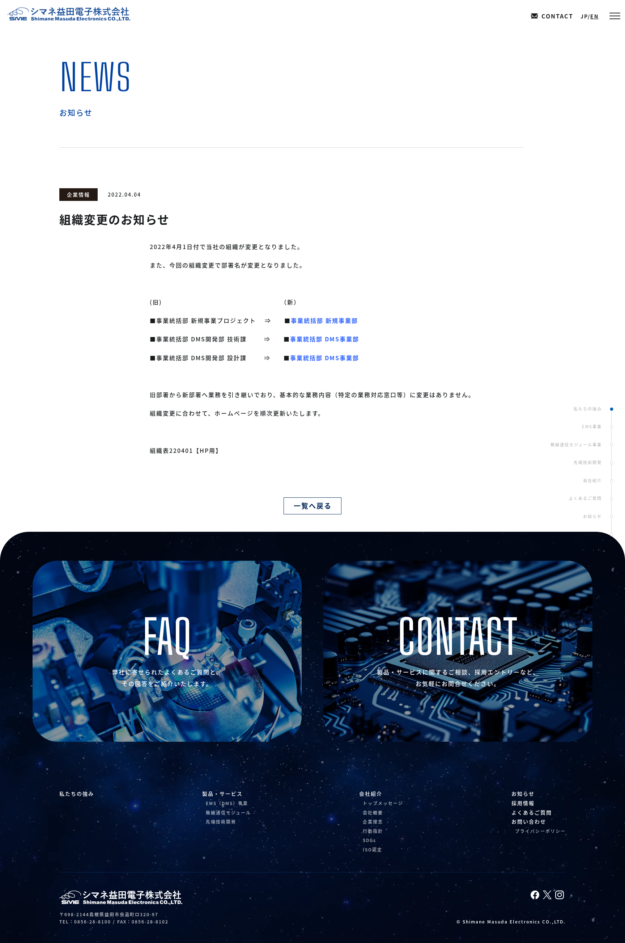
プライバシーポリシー (540, 831)
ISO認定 (372, 849)
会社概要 (373, 812)
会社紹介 (592, 480)
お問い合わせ (528, 821)
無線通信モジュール (228, 812)
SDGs (369, 840)
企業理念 (373, 821)
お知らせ (592, 516)
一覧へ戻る (313, 505)
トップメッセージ (383, 803)
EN (594, 16)
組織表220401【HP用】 (186, 450)
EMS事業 (592, 426)
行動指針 (373, 831)
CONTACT (557, 16)
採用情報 (592, 534)
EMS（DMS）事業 (227, 803)
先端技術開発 (588, 462)
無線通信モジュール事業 (576, 444)
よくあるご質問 (585, 498)
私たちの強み (588, 408)
